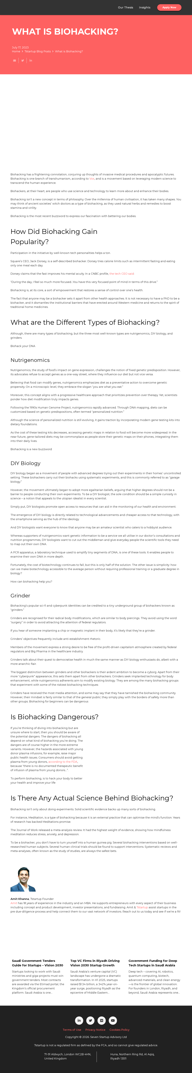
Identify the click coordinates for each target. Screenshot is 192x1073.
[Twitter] (90, 1020)
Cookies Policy (119, 1029)
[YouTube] (113, 1020)
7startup (142, 907)
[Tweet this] (23, 60)
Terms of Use (72, 1029)
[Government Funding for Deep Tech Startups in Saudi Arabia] (151, 946)
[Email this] (14, 60)
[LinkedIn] (79, 1020)
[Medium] (102, 1020)
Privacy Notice (95, 1029)
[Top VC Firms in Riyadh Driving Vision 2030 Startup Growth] (92, 946)
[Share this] (31, 60)
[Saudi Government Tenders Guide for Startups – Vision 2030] (34, 946)
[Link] (25, 7)
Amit (13, 903)
